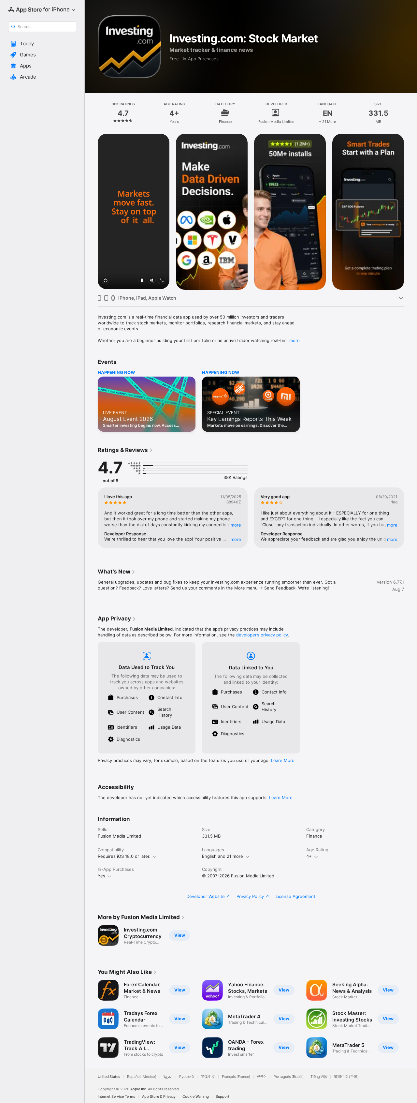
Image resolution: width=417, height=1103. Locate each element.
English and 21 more (222, 856)
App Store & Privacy (159, 1096)
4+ (309, 856)
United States (109, 1077)
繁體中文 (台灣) (346, 1077)
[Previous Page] (91, 211)
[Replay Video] (105, 280)
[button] (42, 44)
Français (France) (236, 1077)
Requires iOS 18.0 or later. (124, 856)
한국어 (262, 1077)
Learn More (283, 760)
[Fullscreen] (161, 280)
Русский (186, 1077)
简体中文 (208, 1077)
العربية (167, 1077)
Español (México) (141, 1077)
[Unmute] (152, 280)
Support (222, 1096)
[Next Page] (410, 211)
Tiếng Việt (318, 1077)
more (294, 340)
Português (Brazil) (289, 1077)
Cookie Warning (195, 1096)
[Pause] (142, 280)
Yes (101, 875)
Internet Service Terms (116, 1096)
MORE (236, 525)
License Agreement (295, 896)
